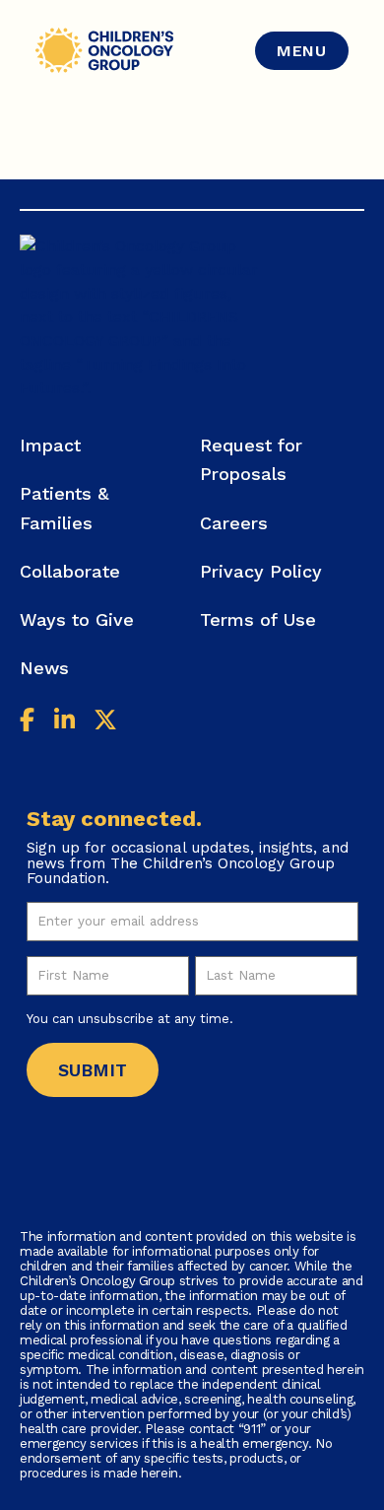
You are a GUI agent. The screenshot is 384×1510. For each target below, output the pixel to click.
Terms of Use (258, 619)
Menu (302, 50)
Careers (234, 523)
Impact (50, 445)
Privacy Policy (261, 571)
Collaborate (70, 571)
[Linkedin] (64, 723)
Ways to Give (77, 619)
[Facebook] (27, 723)
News (44, 667)
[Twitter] (105, 723)
